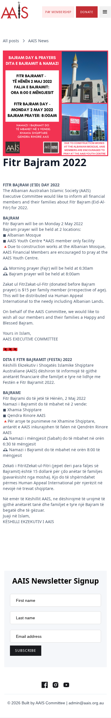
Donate (86, 12)
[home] (14, 10)
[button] (105, 12)
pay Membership (58, 12)
